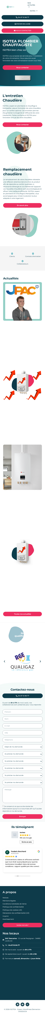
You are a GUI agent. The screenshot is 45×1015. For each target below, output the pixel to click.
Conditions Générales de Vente (14, 904)
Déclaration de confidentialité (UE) (16, 913)
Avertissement (8, 919)
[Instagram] (27, 1004)
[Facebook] (22, 1004)
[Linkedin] (17, 1004)
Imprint (6, 916)
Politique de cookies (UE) (12, 910)
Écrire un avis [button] (27, 842)
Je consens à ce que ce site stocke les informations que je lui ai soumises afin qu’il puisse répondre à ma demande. (22, 808)
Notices (5, 898)
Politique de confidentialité (13, 907)
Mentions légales (9, 901)
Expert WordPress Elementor (28, 1009)
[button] (4, 661)
